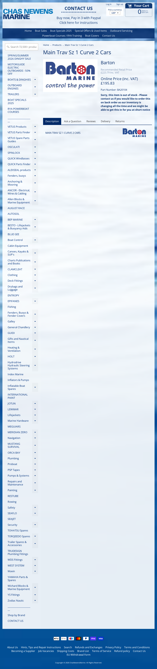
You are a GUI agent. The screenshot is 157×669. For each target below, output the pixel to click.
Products (56, 45)
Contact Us (108, 35)
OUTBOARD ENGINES (23, 87)
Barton (108, 62)
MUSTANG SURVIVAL (23, 445)
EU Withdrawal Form (78, 654)
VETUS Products (23, 127)
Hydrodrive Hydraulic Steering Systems (23, 365)
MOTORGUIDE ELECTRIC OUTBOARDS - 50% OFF (19, 69)
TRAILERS (23, 94)
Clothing (23, 275)
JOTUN (23, 404)
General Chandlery (23, 327)
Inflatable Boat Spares (23, 387)
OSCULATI (23, 147)
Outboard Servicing (121, 30)
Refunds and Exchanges (88, 647)
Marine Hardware (23, 421)
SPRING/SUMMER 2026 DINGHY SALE (19, 57)
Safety (23, 508)
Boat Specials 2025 (61, 30)
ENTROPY (13, 295)
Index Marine (15, 374)
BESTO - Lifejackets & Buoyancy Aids (23, 227)
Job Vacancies (46, 651)
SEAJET (12, 519)
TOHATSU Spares (18, 530)
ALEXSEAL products (23, 170)
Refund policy (122, 651)
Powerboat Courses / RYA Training (62, 35)
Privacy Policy (113, 647)
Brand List (83, 651)
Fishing (12, 307)
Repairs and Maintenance (23, 483)
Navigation (23, 438)
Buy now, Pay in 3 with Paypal (79, 18)
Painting (23, 490)
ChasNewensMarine (77, 662)
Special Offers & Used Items (91, 30)
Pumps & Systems (23, 476)
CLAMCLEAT (23, 269)
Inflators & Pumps (18, 380)
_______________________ (19, 119)
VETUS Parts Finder (23, 133)
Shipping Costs (65, 651)
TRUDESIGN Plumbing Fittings (18, 552)
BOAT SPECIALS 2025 (17, 101)
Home (28, 30)
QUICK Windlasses (23, 159)
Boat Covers (92, 35)
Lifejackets (23, 415)
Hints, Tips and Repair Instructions (41, 647)
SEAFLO (23, 513)
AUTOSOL (13, 214)
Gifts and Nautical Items (23, 340)
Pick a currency (115, 10)
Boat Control (23, 240)
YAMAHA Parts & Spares (18, 578)
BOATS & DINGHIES (23, 80)
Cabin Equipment (18, 245)
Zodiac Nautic (23, 601)
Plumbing (23, 459)
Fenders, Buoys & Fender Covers (23, 314)
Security (23, 525)
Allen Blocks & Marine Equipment (23, 200)
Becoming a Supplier (23, 651)
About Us (12, 647)
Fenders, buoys (23, 176)
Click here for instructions (78, 22)
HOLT (23, 357)
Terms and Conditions (137, 647)
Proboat (23, 464)
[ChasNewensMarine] (27, 14)
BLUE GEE (13, 234)
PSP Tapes (23, 470)
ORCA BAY (23, 453)
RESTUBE (13, 496)
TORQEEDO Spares (23, 536)
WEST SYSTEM (23, 566)
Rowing (12, 501)
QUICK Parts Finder (23, 164)
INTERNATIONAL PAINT (18, 396)
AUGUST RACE (16, 208)
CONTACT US (15, 621)
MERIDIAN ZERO (23, 432)
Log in (108, 4)
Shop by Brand (16, 615)
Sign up (119, 4)
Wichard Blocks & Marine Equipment (23, 587)
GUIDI (23, 333)
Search (68, 647)
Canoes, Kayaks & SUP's (23, 253)
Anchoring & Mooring (23, 183)
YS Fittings (23, 595)
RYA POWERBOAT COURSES (18, 110)
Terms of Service (101, 651)
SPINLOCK (23, 153)
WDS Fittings (23, 560)
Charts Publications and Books (23, 262)
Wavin (23, 571)
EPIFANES (23, 301)
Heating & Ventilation (23, 349)
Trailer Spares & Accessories (23, 543)
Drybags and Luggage (23, 288)
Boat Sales (41, 30)
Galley (23, 322)
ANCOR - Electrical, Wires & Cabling (23, 192)
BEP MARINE (23, 220)
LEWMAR (23, 410)
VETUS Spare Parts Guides (23, 139)
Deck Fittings (23, 281)
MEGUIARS (14, 426)
